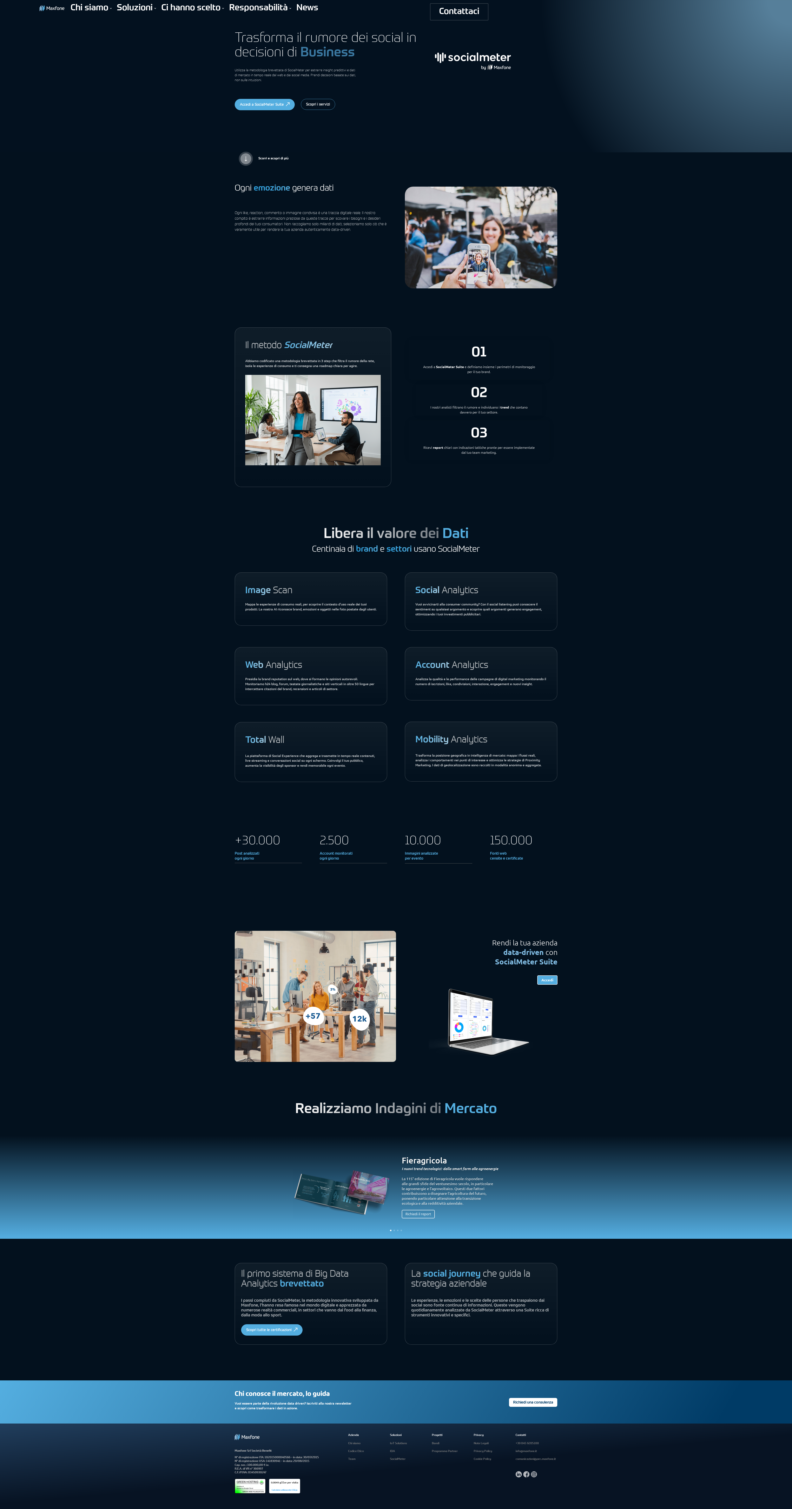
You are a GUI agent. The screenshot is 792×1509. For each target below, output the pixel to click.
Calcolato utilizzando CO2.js (284, 1490)
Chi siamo (89, 8)
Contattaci (459, 12)
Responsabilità (258, 8)
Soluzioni (135, 8)
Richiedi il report (418, 1214)
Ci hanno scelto (190, 8)
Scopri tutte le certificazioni (269, 1330)
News (307, 8)
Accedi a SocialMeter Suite (262, 105)
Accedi (547, 979)
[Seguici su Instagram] (534, 1476)
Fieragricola (424, 1160)
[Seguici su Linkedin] (519, 1476)
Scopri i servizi (318, 105)
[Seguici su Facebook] (526, 1476)
